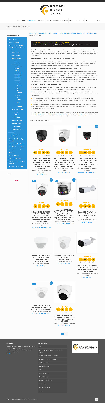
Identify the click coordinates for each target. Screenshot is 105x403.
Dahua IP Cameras (91, 33)
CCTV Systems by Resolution (15, 135)
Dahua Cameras (81, 33)
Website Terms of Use (44, 387)
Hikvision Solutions (17, 120)
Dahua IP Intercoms (16, 113)
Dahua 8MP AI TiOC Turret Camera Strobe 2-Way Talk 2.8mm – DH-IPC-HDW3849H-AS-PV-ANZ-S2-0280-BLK (87, 162)
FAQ (40, 370)
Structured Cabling (14, 155)
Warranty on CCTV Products (46, 380)
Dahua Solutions (72, 33)
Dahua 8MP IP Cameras (19, 90)
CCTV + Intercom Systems (40, 33)
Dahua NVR (80, 114)
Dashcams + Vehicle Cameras (17, 144)
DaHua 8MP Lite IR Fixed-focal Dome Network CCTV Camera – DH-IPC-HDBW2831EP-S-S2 (41, 258)
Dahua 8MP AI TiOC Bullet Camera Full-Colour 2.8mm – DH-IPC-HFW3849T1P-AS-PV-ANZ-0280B (87, 268)
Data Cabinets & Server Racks (16, 147)
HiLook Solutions (16, 123)
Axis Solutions (16, 55)
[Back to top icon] (96, 399)
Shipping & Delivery (43, 377)
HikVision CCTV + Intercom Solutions (48, 355)
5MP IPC (19, 79)
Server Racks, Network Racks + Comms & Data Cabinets (50, 351)
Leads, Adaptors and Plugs (16, 150)
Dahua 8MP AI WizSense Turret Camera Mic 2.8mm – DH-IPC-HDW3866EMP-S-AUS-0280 (64, 318)
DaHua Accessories (17, 62)
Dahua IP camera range (39, 114)
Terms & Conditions (44, 373)
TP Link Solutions (16, 126)
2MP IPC (19, 73)
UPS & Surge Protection (15, 158)
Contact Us (41, 391)
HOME (40, 346)
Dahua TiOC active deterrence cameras (59, 114)
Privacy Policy (42, 384)
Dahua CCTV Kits (18, 109)
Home (31, 33)
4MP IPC (19, 76)
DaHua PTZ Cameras (19, 97)
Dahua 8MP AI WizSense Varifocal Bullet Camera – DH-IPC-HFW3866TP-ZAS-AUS (87, 215)
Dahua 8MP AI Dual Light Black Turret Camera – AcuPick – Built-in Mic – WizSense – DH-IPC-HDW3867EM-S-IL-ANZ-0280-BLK (42, 163)
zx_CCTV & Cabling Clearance (17, 166)
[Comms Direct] (52, 10)
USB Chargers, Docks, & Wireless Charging (17, 162)
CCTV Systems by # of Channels (17, 130)
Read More (9, 353)
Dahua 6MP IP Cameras (19, 84)
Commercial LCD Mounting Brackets (16, 140)
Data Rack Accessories (44, 366)
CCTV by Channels (43, 362)
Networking (12, 152)
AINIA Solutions (16, 52)
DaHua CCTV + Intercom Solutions (47, 359)
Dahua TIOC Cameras (19, 104)
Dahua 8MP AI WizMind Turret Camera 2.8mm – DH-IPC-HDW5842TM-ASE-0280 (41, 307)
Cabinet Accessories (14, 42)
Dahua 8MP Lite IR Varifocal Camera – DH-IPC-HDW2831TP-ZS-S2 (64, 257)
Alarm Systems (13, 39)
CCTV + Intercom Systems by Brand (58, 33)
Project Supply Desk (83, 116)
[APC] (17, 182)
